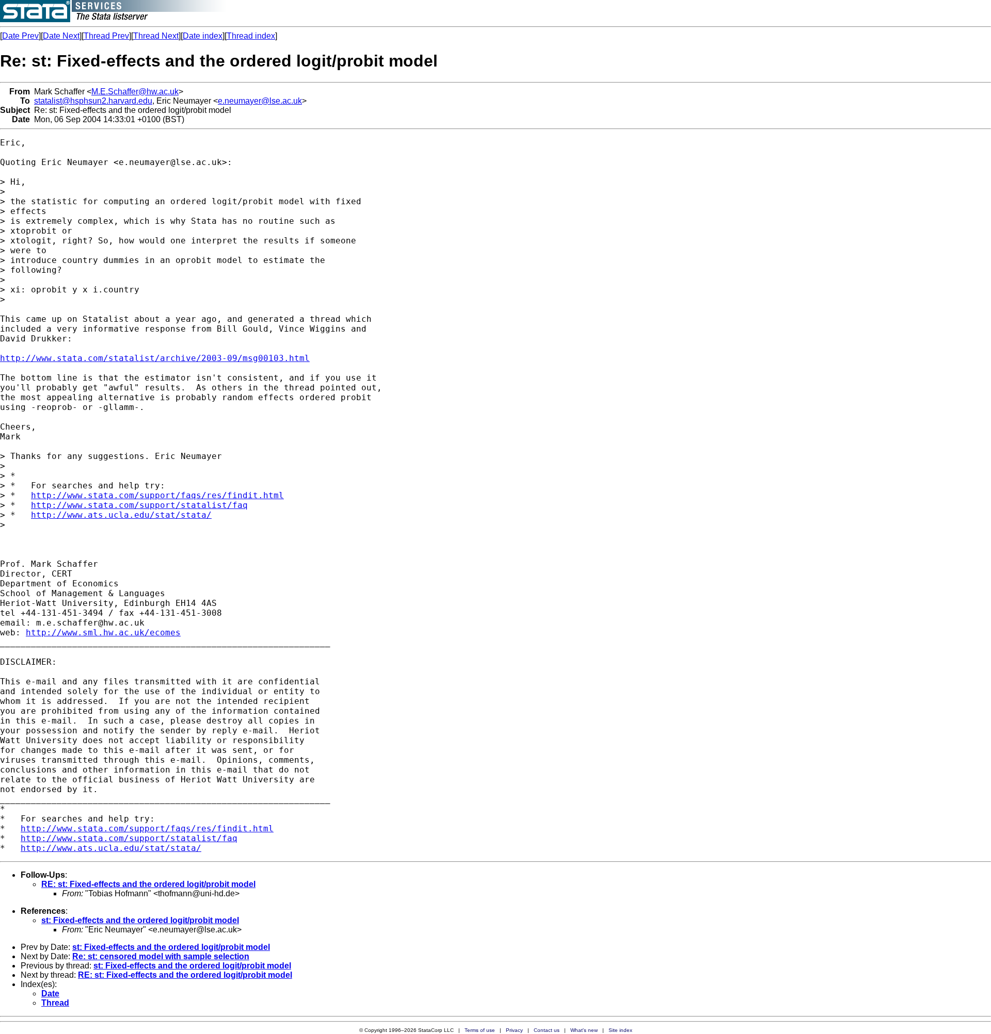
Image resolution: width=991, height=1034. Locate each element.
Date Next (61, 35)
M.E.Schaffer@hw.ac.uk (135, 91)
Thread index (251, 35)
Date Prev (20, 35)
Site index (620, 1030)
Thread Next (156, 35)
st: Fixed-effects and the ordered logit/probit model (140, 920)
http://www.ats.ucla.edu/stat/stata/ (121, 515)
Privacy (514, 1030)
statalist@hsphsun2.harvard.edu (93, 100)
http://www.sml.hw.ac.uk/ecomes (103, 632)
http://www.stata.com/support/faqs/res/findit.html (157, 495)
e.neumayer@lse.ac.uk (260, 100)
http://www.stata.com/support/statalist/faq (139, 505)
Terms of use (480, 1030)
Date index (202, 35)
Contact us (547, 1030)
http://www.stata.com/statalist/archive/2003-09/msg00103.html (155, 358)
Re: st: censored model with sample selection (160, 956)
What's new (584, 1030)
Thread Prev (106, 35)
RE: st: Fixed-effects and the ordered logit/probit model (148, 884)
